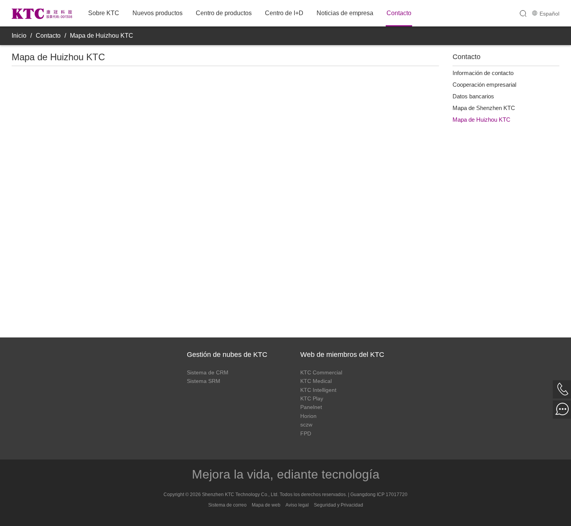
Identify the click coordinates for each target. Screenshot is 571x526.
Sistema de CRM (207, 372)
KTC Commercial (321, 372)
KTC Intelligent (318, 390)
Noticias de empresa (345, 13)
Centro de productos (224, 13)
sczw (306, 424)
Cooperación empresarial (484, 84)
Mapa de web (266, 505)
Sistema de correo (227, 505)
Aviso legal (297, 505)
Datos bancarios (473, 96)
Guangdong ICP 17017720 (378, 494)
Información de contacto (483, 73)
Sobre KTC (103, 13)
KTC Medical (316, 381)
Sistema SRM (203, 381)
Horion (308, 416)
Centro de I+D (284, 13)
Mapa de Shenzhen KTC (484, 108)
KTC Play (311, 398)
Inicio (19, 35)
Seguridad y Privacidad (338, 505)
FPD (305, 433)
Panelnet (311, 407)
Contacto (398, 13)
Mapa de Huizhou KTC (101, 35)
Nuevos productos (157, 13)
